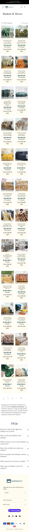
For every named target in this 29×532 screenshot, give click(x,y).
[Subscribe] (24, 493)
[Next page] (25, 398)
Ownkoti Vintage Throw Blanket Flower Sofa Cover (21, 72)
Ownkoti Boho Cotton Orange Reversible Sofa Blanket (21, 287)
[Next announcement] (26, 2)
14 (21, 398)
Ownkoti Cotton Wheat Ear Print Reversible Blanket (7, 72)
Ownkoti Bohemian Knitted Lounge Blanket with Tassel (21, 255)
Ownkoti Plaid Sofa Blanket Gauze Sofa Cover (21, 164)
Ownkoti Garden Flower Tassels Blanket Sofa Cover (21, 381)
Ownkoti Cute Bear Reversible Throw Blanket (21, 225)
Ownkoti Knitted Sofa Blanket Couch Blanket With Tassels (7, 225)
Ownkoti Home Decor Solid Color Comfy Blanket (21, 319)
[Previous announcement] (3, 2)
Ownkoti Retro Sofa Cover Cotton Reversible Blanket (7, 42)
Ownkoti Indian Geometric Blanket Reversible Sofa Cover (21, 349)
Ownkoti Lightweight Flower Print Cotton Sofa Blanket (7, 195)
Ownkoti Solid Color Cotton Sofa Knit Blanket (7, 381)
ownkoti (11, 529)
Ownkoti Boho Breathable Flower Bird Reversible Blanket (7, 103)
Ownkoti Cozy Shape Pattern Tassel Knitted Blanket (21, 134)
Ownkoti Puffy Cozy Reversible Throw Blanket (7, 164)
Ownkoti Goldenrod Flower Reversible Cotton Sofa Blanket (7, 134)
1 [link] (3, 398)
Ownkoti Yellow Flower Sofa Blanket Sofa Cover (7, 319)
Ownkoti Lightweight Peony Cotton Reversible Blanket (7, 349)
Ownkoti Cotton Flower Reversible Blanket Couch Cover (21, 42)
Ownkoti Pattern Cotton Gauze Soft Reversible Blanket (22, 195)
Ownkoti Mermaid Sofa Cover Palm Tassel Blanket (21, 102)
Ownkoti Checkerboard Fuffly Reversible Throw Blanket (7, 256)
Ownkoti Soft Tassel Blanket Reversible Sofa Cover (7, 287)
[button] (3, 7)
